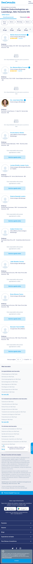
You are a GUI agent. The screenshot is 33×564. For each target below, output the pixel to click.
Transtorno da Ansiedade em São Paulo (12, 429)
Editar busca (5, 14)
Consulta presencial (8, 17)
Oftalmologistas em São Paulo (9, 374)
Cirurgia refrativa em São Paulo (10, 409)
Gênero (11, 21)
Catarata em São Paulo (8, 401)
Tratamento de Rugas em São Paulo (11, 414)
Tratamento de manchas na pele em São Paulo (14, 412)
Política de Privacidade (7, 557)
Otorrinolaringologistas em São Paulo (11, 379)
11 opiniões (20, 38)
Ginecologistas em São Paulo (9, 384)
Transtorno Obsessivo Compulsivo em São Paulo (14, 441)
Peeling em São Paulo (7, 419)
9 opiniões (20, 70)
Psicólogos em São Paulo (8, 387)
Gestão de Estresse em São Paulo (10, 434)
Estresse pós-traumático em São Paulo (12, 439)
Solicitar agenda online (14, 157)
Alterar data (4, 22)
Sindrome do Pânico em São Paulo (10, 431)
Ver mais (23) (5, 422)
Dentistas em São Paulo (8, 376)
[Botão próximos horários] (30, 29)
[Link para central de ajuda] (2, 493)
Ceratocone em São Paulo (8, 444)
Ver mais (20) (5, 394)
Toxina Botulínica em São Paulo (10, 404)
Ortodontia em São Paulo (8, 392)
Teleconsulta (24, 17)
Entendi (17, 560)
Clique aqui (11, 493)
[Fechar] (4, 446)
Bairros (28, 21)
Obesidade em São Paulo (8, 436)
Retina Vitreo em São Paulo (9, 406)
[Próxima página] (31, 359)
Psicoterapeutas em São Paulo (10, 389)
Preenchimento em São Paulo (9, 417)
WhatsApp (19, 21)
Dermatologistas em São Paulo (10, 381)
